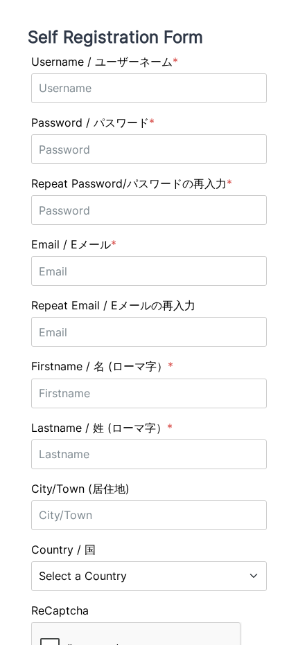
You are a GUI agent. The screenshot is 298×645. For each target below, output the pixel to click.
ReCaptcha (60, 610)
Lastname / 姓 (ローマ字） (99, 428)
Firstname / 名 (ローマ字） (99, 366)
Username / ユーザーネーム (102, 62)
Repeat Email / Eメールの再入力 (113, 305)
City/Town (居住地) (80, 489)
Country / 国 (63, 549)
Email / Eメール (71, 244)
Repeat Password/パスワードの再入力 (129, 183)
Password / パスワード (90, 122)
